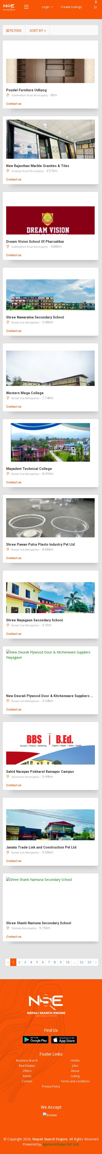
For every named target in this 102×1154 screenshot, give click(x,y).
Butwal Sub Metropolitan (25, 322)
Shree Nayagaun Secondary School (34, 620)
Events (27, 1076)
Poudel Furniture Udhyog (26, 90)
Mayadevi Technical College (29, 469)
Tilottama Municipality (24, 928)
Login (46, 7)
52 (81, 962)
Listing (75, 1076)
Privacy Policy (51, 1086)
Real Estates (27, 1065)
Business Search (27, 1060)
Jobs (75, 1065)
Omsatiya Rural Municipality (27, 171)
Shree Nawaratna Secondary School (35, 317)
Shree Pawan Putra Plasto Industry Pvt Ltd (40, 544)
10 (68, 962)
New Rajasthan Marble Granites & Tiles (37, 166)
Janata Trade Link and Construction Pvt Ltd (41, 847)
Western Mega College (25, 393)
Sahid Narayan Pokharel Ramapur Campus (40, 772)
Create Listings (71, 7)
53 (89, 962)
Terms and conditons (75, 1081)
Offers (27, 1071)
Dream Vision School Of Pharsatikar (35, 241)
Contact (27, 1081)
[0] (94, 7)
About (75, 1071)
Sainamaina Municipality (25, 776)
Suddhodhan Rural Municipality (29, 95)
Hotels (75, 1060)
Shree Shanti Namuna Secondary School (38, 923)
